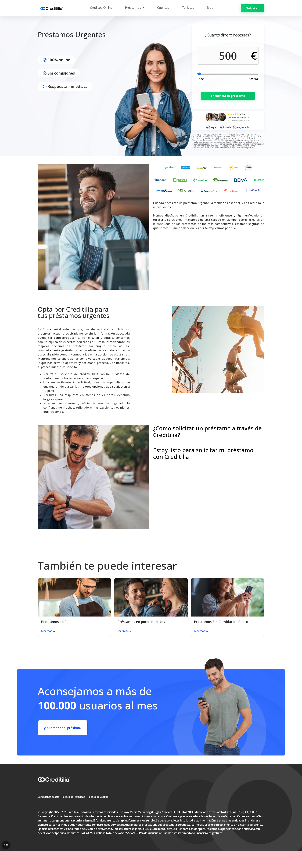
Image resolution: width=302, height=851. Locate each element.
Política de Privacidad (73, 796)
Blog (210, 7)
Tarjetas (188, 7)
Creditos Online (101, 7)
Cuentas (163, 7)
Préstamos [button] (133, 7)
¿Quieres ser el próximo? (62, 728)
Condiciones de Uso (48, 796)
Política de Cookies (98, 796)
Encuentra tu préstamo (228, 96)
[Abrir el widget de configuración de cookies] (6, 845)
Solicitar (252, 8)
